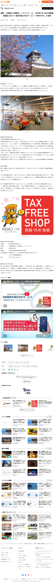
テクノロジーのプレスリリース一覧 (14, 543)
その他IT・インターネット (14, 366)
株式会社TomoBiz (4, 20)
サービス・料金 (4, 552)
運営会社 (6, 579)
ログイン (20, 553)
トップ (2, 543)
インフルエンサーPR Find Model (43, 557)
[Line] (14, 369)
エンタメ (6, 5)
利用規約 (24, 579)
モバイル (51, 5)
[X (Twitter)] (12, 369)
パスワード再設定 (22, 555)
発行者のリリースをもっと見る (27, 409)
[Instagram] (28, 575)
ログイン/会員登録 (48, 1)
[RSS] (31, 575)
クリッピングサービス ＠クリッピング (44, 551)
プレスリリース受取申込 (23, 564)
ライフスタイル (30, 5)
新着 (2, 5)
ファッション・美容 (21, 5)
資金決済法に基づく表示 (44, 579)
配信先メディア (4, 555)
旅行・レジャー (19, 362)
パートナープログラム (15, 579)
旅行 (15, 5)
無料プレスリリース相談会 (24, 566)
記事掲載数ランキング (6, 559)
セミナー (20, 568)
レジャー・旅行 (25, 366)
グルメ (11, 5)
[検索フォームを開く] (39, 2)
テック (46, 5)
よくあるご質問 (21, 560)
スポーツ (37, 5)
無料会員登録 (21, 551)
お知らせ (20, 562)
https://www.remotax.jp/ (14, 257)
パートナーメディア (5, 557)
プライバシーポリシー (32, 579)
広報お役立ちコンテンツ (6, 561)
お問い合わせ (27, 381)
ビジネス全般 (34, 366)
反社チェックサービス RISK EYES (43, 567)
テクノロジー (11, 362)
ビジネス (42, 5)
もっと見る (48, 416)
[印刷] (17, 369)
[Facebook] (9, 369)
